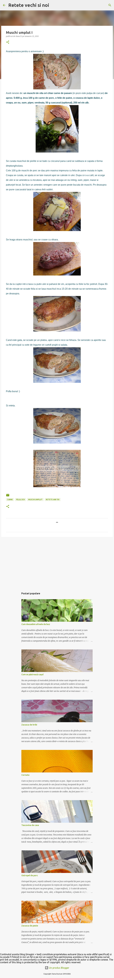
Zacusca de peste (29, 925)
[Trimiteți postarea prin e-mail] (8, 496)
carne (10, 499)
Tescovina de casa (30, 825)
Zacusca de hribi (29, 725)
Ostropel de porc (29, 875)
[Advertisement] (57, 562)
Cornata (25, 775)
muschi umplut (35, 499)
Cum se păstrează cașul (32, 674)
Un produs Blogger (58, 967)
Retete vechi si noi (28, 5)
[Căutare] (53, 5)
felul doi (20, 499)
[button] (8, 42)
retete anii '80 (52, 499)
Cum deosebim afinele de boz (35, 624)
